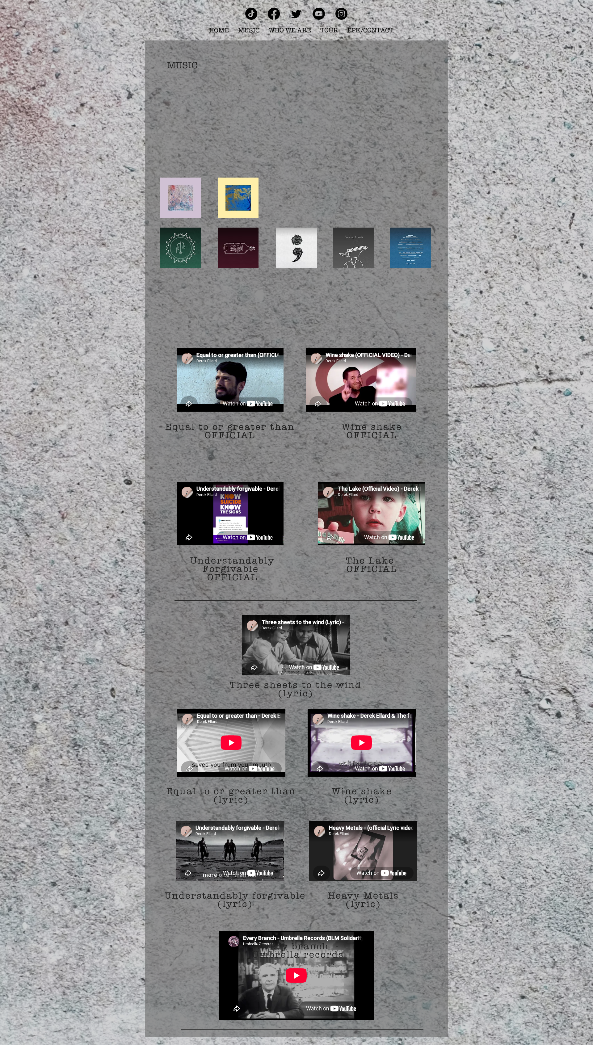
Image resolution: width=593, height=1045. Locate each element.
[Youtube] (319, 14)
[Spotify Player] (296, 126)
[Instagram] (341, 14)
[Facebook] (274, 14)
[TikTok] (251, 14)
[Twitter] (296, 14)
